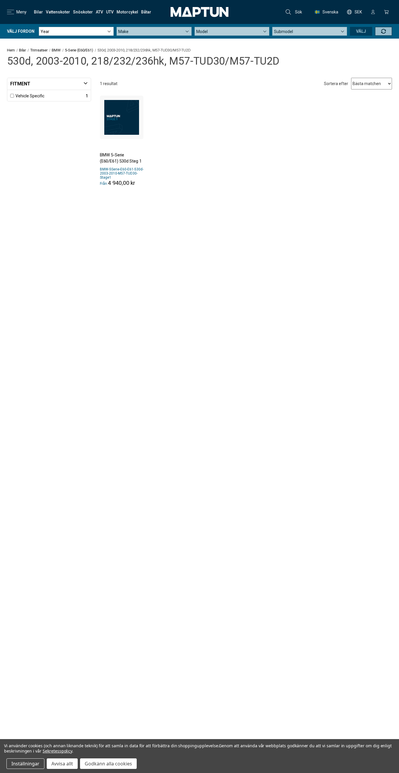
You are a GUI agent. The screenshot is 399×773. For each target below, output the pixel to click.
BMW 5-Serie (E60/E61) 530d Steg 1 (120, 158)
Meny (21, 12)
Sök (298, 12)
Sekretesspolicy (57, 751)
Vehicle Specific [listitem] (29, 96)
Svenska (330, 12)
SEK (358, 12)
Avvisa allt (62, 763)
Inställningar (25, 763)
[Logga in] (373, 12)
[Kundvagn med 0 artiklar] (386, 12)
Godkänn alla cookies (108, 763)
